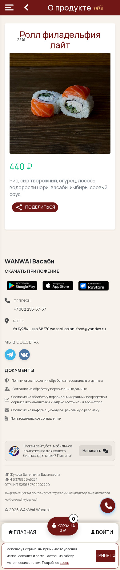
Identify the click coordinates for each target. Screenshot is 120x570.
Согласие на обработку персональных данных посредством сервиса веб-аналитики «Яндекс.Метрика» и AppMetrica (59, 399)
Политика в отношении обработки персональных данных (57, 380)
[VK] (24, 354)
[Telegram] (10, 354)
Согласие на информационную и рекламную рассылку (55, 410)
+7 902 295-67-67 (30, 309)
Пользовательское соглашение (35, 418)
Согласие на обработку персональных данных (50, 388)
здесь (64, 562)
